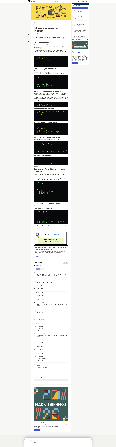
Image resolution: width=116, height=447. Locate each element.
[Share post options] (29, 45)
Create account (84, 1)
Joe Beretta (39, 272)
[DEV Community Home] (28, 1)
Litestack (38, 363)
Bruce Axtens (39, 302)
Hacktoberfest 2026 (75, 57)
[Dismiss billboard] (89, 439)
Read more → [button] (37, 256)
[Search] (31, 1)
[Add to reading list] (28, 38)
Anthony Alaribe (39, 349)
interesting (44, 33)
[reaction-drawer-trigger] (29, 31)
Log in (79, 1)
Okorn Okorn (39, 319)
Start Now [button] (33, 445)
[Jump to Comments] (28, 35)
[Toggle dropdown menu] (67, 230)
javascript (36, 33)
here (35, 227)
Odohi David (39, 281)
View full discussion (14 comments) (51, 379)
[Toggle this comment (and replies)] (35, 274)
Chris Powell (39, 333)
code (40, 33)
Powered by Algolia (57, 1)
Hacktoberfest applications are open (46, 423)
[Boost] (28, 42)
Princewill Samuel (40, 288)
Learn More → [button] (37, 430)
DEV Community (81, 21)
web (47, 33)
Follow (80, 7)
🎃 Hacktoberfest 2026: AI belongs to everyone (79, 51)
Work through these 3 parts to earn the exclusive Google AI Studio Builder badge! (50, 248)
